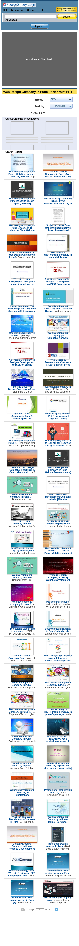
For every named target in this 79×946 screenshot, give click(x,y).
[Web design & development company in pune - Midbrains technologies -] (58, 251)
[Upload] (39, 26)
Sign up (30, 10)
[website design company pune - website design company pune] (58, 896)
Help (5, 10)
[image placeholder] (22, 127)
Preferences (17, 10)
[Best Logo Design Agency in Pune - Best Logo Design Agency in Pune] (58, 842)
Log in (40, 10)
